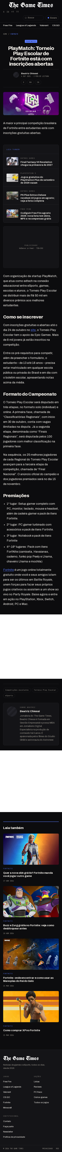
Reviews (38, 1087)
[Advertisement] (31, 646)
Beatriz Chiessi (29, 73)
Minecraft (7, 1108)
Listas (37, 1082)
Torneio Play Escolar (45, 690)
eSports (9, 695)
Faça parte (8, 1126)
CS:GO (56, 25)
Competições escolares (17, 690)
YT (12, 11)
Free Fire (7, 25)
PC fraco (38, 1092)
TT (17, 11)
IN (38, 82)
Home (5, 34)
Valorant (44, 25)
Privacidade (47, 1148)
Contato (7, 1121)
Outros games (41, 1097)
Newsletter (8, 1132)
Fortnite (14, 34)
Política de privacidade (14, 1137)
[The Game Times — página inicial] (31, 5)
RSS (57, 1148)
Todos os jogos (41, 1102)
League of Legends (26, 25)
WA (30, 82)
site (33, 330)
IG (8, 11)
